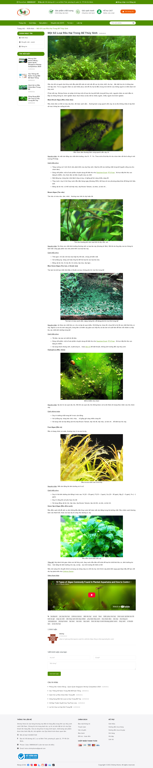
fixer (100, 616)
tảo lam (72, 621)
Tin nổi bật (24, 54)
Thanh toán (82, 727)
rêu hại (115, 619)
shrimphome (52, 621)
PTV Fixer (111, 172)
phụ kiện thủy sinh (93, 619)
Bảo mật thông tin (84, 724)
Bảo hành (81, 733)
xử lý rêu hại (56, 624)
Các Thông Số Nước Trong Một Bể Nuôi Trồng (69, 691)
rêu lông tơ (123, 619)
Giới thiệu (32, 23)
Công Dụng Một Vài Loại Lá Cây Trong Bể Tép (69, 699)
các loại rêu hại (64, 616)
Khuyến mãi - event (28, 42)
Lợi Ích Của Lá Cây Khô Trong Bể (64, 707)
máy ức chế (60, 619)
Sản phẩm (43, 23)
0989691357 (31, 2)
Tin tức (70, 23)
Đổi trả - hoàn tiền (84, 736)
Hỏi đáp (111, 736)
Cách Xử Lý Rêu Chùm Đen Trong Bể (66, 695)
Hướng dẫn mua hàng (116, 727)
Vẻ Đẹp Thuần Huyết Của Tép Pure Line (67, 703)
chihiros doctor (77, 616)
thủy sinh (122, 621)
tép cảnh (86, 621)
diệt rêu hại (87, 616)
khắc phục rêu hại (110, 616)
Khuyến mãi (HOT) (57, 23)
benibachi (54, 616)
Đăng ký (133, 2)
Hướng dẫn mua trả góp (117, 730)
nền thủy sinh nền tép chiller (76, 619)
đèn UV (88, 347)
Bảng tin (24, 46)
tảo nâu (79, 621)
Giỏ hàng (112, 733)
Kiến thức (24, 38)
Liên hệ (79, 23)
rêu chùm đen (106, 619)
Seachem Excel (101, 172)
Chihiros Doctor (68, 571)
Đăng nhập (121, 2)
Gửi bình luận (54, 674)
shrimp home (63, 621)
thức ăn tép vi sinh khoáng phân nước (104, 621)
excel (95, 616)
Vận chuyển (82, 730)
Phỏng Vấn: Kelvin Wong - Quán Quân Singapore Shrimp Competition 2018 (79, 687)
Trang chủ (22, 23)
